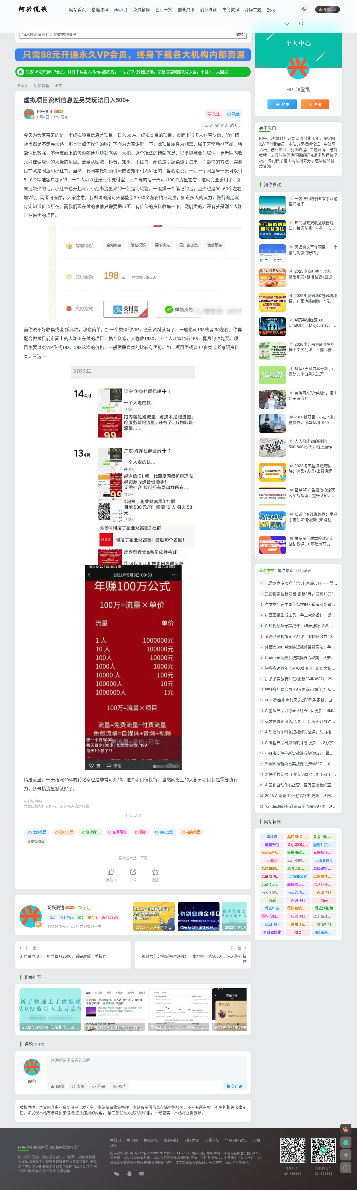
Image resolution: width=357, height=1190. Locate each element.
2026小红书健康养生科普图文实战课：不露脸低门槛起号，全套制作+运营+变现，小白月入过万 (312, 352)
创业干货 (163, 9)
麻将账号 (272, 844)
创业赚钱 (208, 9)
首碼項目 (324, 892)
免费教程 (141, 9)
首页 (24, 85)
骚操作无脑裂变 (298, 884)
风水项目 (298, 916)
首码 (324, 900)
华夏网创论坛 (236, 1140)
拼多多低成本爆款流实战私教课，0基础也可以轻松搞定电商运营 (311, 543)
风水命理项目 (324, 916)
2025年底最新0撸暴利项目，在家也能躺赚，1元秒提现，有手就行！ (313, 300)
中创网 (132, 1140)
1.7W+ (68, 917)
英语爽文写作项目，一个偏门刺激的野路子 (313, 249)
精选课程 (99, 9)
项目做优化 (272, 932)
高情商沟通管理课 (272, 876)
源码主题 (253, 9)
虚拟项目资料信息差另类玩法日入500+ (76, 99)
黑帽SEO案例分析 (298, 836)
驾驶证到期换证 (324, 884)
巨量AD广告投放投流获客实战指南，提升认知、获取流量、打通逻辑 (312, 495)
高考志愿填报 (298, 868)
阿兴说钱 (45, 111)
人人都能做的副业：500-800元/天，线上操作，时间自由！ (312, 446)
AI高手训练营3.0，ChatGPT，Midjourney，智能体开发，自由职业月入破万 (312, 328)
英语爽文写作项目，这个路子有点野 (313, 395)
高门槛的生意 (298, 860)
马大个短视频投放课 (272, 892)
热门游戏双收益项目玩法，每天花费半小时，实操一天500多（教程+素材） (312, 228)
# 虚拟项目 (36, 841)
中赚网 (115, 1140)
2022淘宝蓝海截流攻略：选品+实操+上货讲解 (310, 468)
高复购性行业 (324, 876)
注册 (317, 104)
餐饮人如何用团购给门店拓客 (272, 916)
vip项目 (120, 9)
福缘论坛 (151, 1140)
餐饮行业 (272, 908)
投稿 (271, 9)
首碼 (272, 900)
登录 (285, 104)
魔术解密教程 (272, 852)
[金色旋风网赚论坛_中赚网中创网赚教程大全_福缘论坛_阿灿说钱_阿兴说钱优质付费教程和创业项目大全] (33, 8)
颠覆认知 (298, 924)
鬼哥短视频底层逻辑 (324, 852)
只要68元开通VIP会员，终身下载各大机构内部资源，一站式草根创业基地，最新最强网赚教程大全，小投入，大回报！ (129, 71)
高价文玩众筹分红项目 (272, 884)
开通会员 (330, 9)
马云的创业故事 (298, 892)
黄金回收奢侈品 (324, 836)
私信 (236, 113)
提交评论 (234, 1086)
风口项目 (272, 924)
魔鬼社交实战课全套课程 (324, 844)
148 (95, 917)
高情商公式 (298, 876)
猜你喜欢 (285, 570)
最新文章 (267, 570)
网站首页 (77, 9)
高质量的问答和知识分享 (272, 868)
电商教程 (230, 9)
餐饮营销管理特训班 (298, 908)
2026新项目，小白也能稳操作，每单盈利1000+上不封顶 (312, 422)
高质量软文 (324, 860)
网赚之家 (191, 1140)
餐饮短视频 (324, 908)
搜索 (239, 33)
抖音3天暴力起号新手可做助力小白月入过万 (312, 371)
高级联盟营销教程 (324, 868)
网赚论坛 (212, 1140)
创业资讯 (186, 9)
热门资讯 (304, 570)
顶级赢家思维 (324, 932)
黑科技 (272, 836)
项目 (298, 932)
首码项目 (298, 900)
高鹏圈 (272, 860)
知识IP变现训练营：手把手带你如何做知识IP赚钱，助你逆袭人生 (313, 519)
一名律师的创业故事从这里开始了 (313, 201)
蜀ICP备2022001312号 (151, 1153)
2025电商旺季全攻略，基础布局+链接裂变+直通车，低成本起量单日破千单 (312, 276)
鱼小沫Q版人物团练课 (298, 844)
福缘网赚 (171, 1140)
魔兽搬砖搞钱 (298, 852)
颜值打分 (324, 924)
